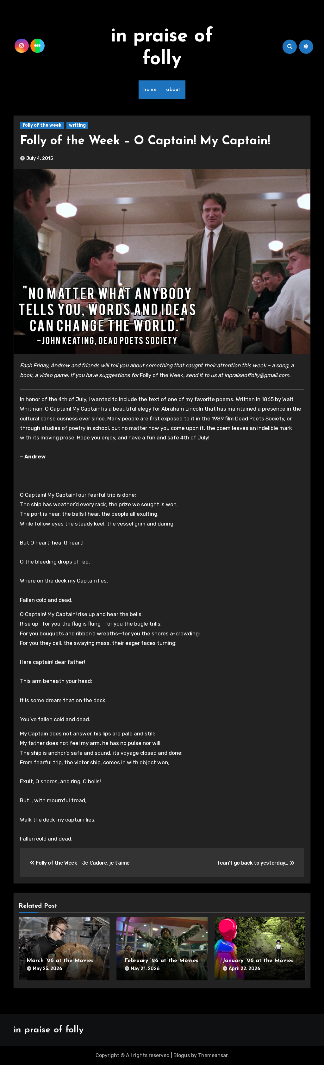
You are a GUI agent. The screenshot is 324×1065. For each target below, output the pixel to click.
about (173, 89)
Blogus (181, 1055)
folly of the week (41, 125)
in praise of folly (49, 1030)
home (150, 89)
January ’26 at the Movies (258, 961)
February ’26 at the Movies (161, 961)
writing (77, 125)
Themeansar (212, 1055)
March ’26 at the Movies (60, 961)
